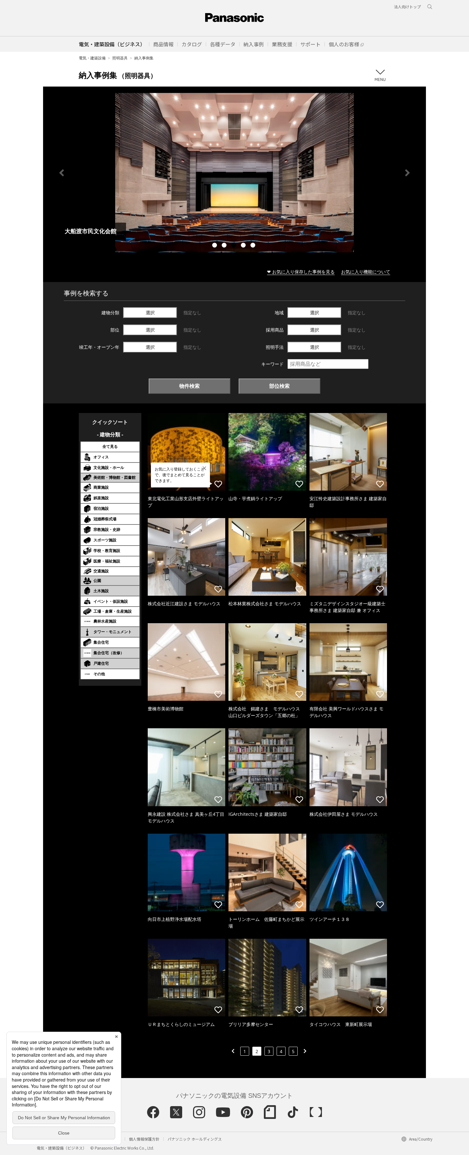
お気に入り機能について (365, 272)
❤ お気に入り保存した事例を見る (301, 272)
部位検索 (279, 385)
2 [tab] (225, 246)
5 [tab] (253, 246)
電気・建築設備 (92, 58)
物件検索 (189, 385)
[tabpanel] (234, 172)
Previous (61, 172)
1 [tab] (215, 246)
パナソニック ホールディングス (195, 1139)
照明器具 (120, 58)
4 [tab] (244, 246)
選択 (150, 313)
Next (407, 172)
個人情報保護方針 (144, 1139)
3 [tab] (234, 246)
